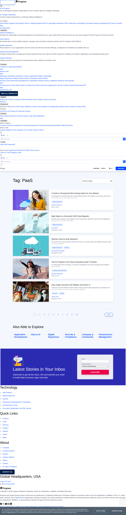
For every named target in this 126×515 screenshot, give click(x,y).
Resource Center (13, 106)
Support (3, 97)
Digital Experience (6, 45)
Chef (7, 81)
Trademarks (18, 498)
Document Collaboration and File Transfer (17, 408)
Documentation (42, 106)
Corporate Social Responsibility (49, 125)
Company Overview (6, 125)
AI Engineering (5, 28)
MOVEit (45, 78)
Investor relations (8, 457)
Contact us (7, 472)
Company (4, 121)
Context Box (72, 23)
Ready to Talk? (16, 152)
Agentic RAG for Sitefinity (27, 23)
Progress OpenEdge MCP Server (104, 23)
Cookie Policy (10, 512)
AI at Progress (5, 8)
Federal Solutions (6, 58)
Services (3, 102)
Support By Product (6, 99)
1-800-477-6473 (5, 152)
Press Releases (18, 130)
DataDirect (19, 76)
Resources (4, 104)
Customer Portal (19, 99)
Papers (22, 106)
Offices (41, 130)
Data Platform (4, 23)
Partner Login (27, 116)
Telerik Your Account (32, 150)
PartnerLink (21, 150)
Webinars (28, 106)
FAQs (84, 106)
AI (1, 6)
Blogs (62, 106)
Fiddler (29, 85)
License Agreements (45, 507)
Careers (35, 130)
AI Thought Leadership (8, 15)
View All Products (9, 93)
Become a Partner (16, 116)
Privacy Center (15, 507)
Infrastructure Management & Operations (24, 81)
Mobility (62, 293)
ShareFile (34, 78)
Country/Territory (86, 364)
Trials (4, 422)
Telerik (21, 78)
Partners (3, 113)
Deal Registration (22, 117)
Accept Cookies (100, 511)
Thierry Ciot (55, 296)
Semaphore (12, 76)
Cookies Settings (117, 511)
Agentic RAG (14, 23)
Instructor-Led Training (7, 111)
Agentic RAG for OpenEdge (46, 23)
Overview (96, 168)
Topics (103, 168)
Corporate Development (30, 125)
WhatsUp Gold (63, 81)
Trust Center (28, 130)
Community (52, 99)
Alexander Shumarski (57, 251)
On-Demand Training (23, 111)
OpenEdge (47, 76)
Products (4, 64)
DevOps (3, 81)
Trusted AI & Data (6, 67)
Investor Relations (6, 130)
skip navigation (7, 2)
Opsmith (61, 24)
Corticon (26, 76)
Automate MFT (43, 86)
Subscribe (121, 168)
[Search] (1, 132)
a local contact (10, 484)
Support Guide (43, 99)
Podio (40, 78)
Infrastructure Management (9, 52)
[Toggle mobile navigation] (1, 164)
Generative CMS (62, 23)
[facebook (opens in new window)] (1, 504)
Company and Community (59, 270)
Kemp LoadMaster (51, 81)
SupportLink (12, 150)
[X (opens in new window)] (3, 504)
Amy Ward (54, 228)
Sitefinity (16, 78)
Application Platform (36, 76)
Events (66, 106)
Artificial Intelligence (7, 33)
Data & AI (55, 293)
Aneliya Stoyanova (57, 274)
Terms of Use (4, 507)
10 (77, 314)
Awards (5, 454)
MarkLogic (3, 76)
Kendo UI (27, 78)
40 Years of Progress (10, 466)
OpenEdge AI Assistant (85, 23)
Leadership (18, 125)
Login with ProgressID (7, 144)
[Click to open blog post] (31, 200)
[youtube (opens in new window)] (6, 504)
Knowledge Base (54, 106)
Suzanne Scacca (56, 205)
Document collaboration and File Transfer (54, 85)
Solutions (4, 30)
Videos (34, 106)
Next (109, 314)
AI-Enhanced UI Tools (7, 85)
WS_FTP (9, 90)
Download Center (31, 99)
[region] (63, 511)
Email (83, 359)
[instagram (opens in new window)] (8, 504)
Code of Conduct (58, 507)
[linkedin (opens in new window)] (11, 504)
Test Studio (36, 85)
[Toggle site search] (1, 155)
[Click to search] (111, 181)
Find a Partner (5, 116)
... (82, 314)
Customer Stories (75, 106)
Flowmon (41, 81)
